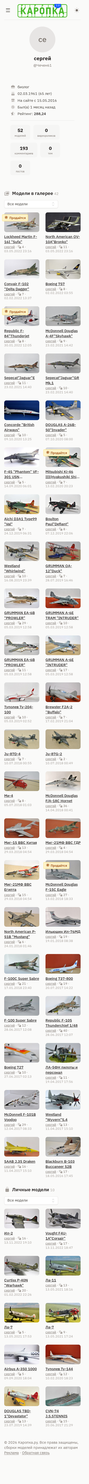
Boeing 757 (55, 283)
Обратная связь (36, 1452)
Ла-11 (50, 1280)
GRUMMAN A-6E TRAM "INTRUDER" (62, 615)
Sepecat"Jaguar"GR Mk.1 (62, 380)
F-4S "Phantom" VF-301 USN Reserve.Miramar (21, 474)
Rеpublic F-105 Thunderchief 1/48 (61, 1023)
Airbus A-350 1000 (20, 1368)
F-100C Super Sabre (21, 978)
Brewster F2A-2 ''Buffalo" (58, 709)
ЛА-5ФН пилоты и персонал (61, 1070)
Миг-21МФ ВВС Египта (18, 887)
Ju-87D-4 (12, 753)
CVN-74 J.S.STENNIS (56, 1413)
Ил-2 (8, 1233)
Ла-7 (8, 1327)
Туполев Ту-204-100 (18, 709)
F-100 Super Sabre (20, 1020)
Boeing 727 (13, 1067)
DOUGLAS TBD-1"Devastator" (17, 1413)
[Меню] (8, 11)
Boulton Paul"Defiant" (56, 521)
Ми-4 (8, 795)
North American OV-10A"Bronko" (62, 239)
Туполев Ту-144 (59, 1368)
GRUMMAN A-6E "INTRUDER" (59, 662)
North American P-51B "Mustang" (20, 934)
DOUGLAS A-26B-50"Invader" (60, 427)
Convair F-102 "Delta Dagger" (16, 286)
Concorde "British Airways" (19, 427)
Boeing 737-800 (59, 978)
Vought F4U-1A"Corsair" (56, 1236)
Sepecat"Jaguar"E (19, 377)
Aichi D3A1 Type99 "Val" (20, 521)
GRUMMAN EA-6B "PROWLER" (19, 615)
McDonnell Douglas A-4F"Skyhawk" (61, 333)
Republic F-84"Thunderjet (16, 333)
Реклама (11, 1452)
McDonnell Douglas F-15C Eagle (61, 887)
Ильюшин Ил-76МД (62, 931)
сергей (9, 247)
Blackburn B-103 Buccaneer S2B (60, 1164)
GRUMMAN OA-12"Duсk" (58, 568)
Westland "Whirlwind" (14, 568)
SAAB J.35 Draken (19, 1161)
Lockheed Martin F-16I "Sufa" (20, 239)
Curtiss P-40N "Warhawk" (16, 1283)
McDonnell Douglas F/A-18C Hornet (61, 798)
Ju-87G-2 (53, 753)
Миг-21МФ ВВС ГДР (63, 842)
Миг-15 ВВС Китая (20, 842)
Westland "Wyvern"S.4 (56, 1117)
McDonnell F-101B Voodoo (20, 1117)
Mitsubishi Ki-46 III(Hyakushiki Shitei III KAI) (63, 474)
